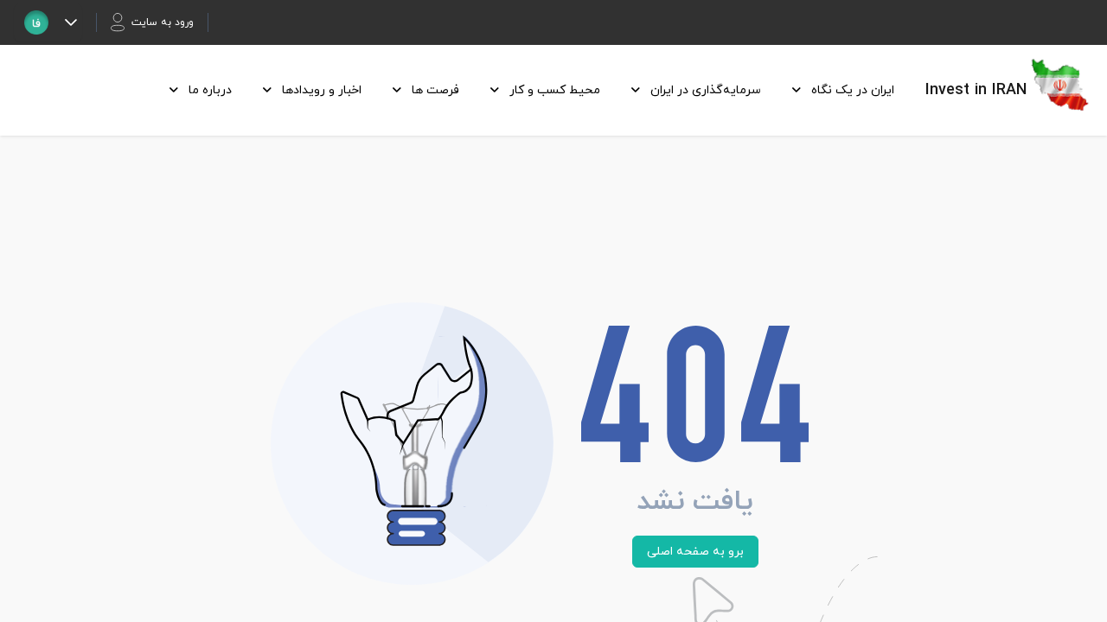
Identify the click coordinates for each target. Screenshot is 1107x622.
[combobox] (36, 22)
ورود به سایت (162, 22)
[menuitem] (838, 90)
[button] (70, 22)
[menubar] (527, 90)
